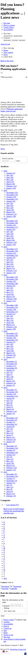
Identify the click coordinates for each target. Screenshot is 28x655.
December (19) (12, 277)
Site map (6, 23)
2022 (5, 275)
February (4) (11, 383)
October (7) (10, 478)
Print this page (11, 511)
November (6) (11, 420)
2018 (5, 387)
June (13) (9, 459)
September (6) (11, 424)
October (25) (11, 253)
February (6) (11, 439)
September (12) (12, 396)
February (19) (11, 327)
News (5, 55)
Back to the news (7, 61)
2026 (5, 171)
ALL (5, 578)
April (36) (10, 238)
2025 (5, 190)
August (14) (10, 455)
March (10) (10, 381)
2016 (5, 444)
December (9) (11, 474)
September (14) (12, 452)
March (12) (10, 353)
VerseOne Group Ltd (18, 649)
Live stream (12, 505)
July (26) (9, 231)
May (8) (9, 405)
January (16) (11, 273)
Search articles (7, 158)
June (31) (9, 318)
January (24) (11, 188)
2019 (5, 359)
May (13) (9, 433)
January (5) (10, 385)
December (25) (12, 192)
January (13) (11, 470)
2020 (5, 331)
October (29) (11, 197)
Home (5, 50)
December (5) (11, 361)
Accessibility (8, 30)
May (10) (9, 264)
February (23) (11, 186)
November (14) (12, 448)
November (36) (12, 335)
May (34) (9, 348)
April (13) (10, 266)
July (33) (9, 288)
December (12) (12, 418)
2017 (5, 416)
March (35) (10, 296)
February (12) (11, 411)
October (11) (11, 366)
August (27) (10, 342)
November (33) (12, 195)
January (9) (10, 442)
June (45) (9, 346)
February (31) (11, 214)
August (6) (10, 398)
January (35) (11, 244)
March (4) (10, 409)
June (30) (9, 177)
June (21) (9, 262)
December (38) (12, 305)
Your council (8, 52)
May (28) (9, 179)
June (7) (9, 374)
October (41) (11, 225)
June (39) (9, 205)
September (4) (11, 481)
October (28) (11, 309)
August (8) (10, 426)
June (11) (9, 487)
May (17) (9, 292)
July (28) (9, 344)
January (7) (10, 357)
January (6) (10, 413)
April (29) (10, 210)
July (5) (9, 485)
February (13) (11, 270)
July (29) (9, 175)
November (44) (12, 223)
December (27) (12, 249)
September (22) (12, 255)
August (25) (10, 201)
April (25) (10, 182)
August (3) (10, 370)
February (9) (11, 355)
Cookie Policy (8, 27)
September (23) (12, 340)
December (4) (11, 446)
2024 (5, 218)
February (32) (11, 242)
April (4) (9, 491)
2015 (5, 472)
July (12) (9, 429)
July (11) (9, 372)
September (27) (12, 312)
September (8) (11, 368)
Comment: (6, 606)
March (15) (10, 268)
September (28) (12, 283)
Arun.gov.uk (5, 44)
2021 (5, 303)
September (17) (12, 227)
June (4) (9, 403)
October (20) (11, 338)
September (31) (12, 199)
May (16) (9, 320)
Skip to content (9, 25)
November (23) (12, 307)
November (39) (12, 251)
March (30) (10, 184)
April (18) (10, 463)
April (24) (10, 294)
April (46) (10, 351)
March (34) (10, 212)
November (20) (12, 279)
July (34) (9, 316)
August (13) (10, 314)
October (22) (11, 281)
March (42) (10, 240)
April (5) (9, 379)
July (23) (9, 260)
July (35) (9, 203)
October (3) (10, 422)
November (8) (11, 364)
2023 (5, 247)
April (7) (9, 435)
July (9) (9, 457)
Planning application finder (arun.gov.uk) (12, 110)
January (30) (11, 329)
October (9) (10, 450)
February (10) (11, 468)
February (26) (11, 299)
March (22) (10, 465)
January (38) (11, 216)
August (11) (10, 173)
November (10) (12, 392)
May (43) (9, 236)
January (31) (11, 301)
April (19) (10, 322)
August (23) (10, 229)
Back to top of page (10, 509)
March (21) (10, 325)
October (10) (11, 394)
